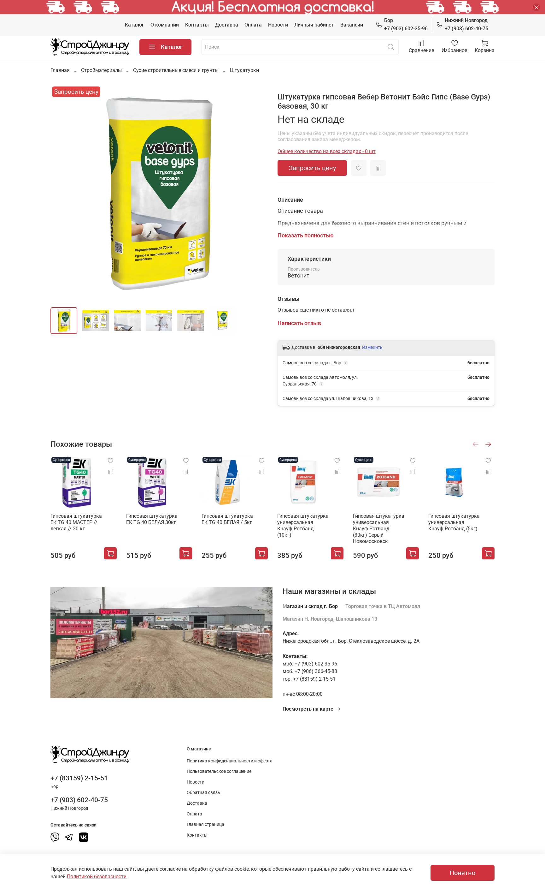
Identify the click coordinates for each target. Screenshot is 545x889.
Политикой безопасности (96, 877)
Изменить (372, 347)
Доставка (226, 25)
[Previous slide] (60, 193)
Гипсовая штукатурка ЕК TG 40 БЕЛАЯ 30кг (152, 519)
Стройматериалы (101, 70)
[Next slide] (257, 193)
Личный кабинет (314, 25)
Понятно (462, 873)
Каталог (134, 25)
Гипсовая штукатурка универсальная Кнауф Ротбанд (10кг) (303, 525)
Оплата (253, 25)
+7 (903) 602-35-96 (406, 24)
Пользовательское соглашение (219, 771)
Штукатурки (244, 70)
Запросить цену (312, 168)
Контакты (197, 25)
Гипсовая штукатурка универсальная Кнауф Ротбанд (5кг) (454, 522)
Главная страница (205, 824)
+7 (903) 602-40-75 (466, 24)
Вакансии (351, 25)
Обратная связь (203, 792)
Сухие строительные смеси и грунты (176, 70)
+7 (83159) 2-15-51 (79, 778)
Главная (60, 70)
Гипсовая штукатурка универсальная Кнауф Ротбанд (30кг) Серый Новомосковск (378, 528)
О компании (164, 25)
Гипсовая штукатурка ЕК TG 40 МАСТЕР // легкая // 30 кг (76, 522)
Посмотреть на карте (308, 709)
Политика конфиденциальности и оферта (229, 761)
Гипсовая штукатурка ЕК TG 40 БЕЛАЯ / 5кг (227, 519)
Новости (278, 25)
